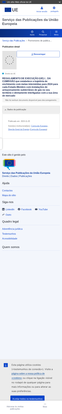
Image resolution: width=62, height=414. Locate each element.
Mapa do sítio (9, 195)
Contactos (7, 190)
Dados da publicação (16, 109)
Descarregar (39, 54)
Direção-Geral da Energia (18, 129)
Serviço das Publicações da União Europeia (30, 22)
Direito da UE (9, 74)
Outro (8, 215)
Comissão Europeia (39, 126)
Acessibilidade (9, 238)
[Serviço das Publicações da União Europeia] (12, 10)
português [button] (55, 11)
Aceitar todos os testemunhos (27, 399)
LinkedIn (10, 209)
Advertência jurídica (12, 229)
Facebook (26, 209)
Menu (56, 35)
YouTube (43, 209)
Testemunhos (9, 234)
